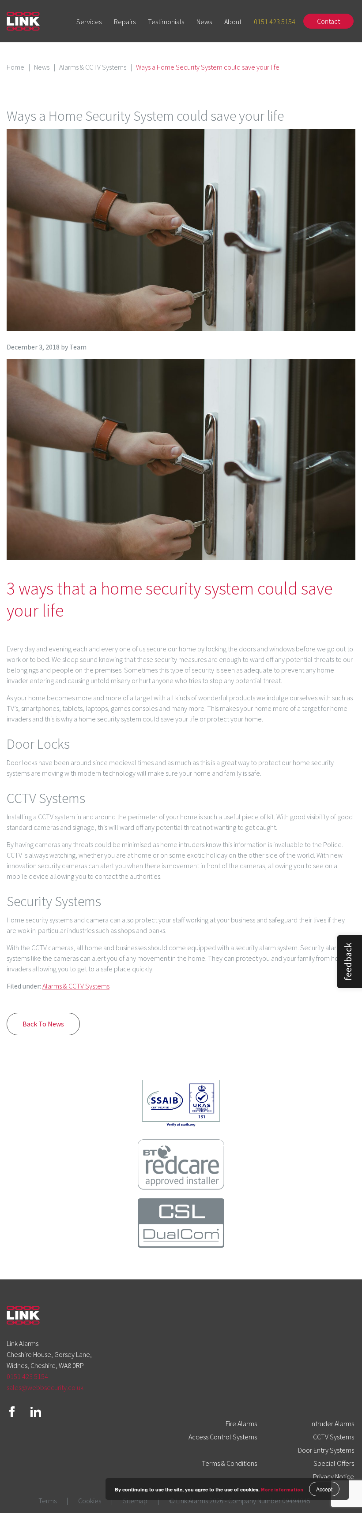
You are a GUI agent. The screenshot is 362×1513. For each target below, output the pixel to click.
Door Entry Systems (326, 1450)
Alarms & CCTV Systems (92, 67)
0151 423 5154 (274, 21)
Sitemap (135, 1500)
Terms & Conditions (229, 1463)
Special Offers (333, 1463)
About (232, 21)
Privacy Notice (333, 1476)
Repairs (125, 21)
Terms (47, 1500)
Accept (324, 1489)
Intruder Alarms (332, 1423)
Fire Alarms (241, 1423)
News (204, 21)
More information (282, 1490)
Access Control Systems (223, 1436)
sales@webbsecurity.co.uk (45, 1387)
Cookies (89, 1500)
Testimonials (166, 21)
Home (15, 67)
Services (89, 21)
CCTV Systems (333, 1436)
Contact (328, 21)
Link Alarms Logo (23, 21)
